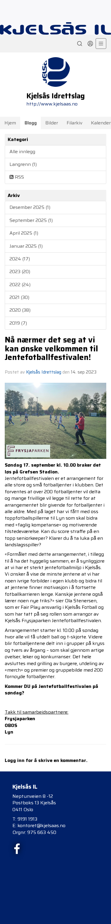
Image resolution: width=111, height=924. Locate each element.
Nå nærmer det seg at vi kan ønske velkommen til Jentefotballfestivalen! (51, 348)
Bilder (51, 122)
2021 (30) (19, 297)
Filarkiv (74, 122)
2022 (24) (19, 284)
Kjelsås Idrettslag (43, 372)
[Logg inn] (90, 43)
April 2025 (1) (23, 233)
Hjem (10, 122)
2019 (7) (18, 323)
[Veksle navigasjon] (101, 43)
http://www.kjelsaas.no (52, 104)
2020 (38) (19, 310)
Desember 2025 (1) (29, 207)
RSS (19, 177)
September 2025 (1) (31, 220)
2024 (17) (19, 258)
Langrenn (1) (23, 164)
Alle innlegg (22, 151)
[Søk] (79, 43)
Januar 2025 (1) (26, 246)
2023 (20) (19, 271)
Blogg (31, 122)
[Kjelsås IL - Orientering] (55, 28)
